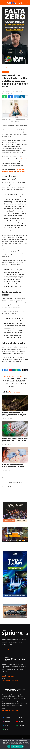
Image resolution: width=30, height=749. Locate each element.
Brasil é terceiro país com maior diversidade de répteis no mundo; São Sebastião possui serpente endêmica (14, 414)
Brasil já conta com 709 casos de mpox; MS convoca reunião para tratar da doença (15, 440)
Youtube (5, 171)
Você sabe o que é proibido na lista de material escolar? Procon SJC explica (21, 381)
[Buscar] (27, 2)
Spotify (24, 171)
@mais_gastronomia (8, 676)
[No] (28, 744)
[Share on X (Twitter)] (16, 96)
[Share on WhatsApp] (4, 96)
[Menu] (3, 2)
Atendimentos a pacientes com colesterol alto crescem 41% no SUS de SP (14, 466)
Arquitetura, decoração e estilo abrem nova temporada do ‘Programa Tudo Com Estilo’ (8, 382)
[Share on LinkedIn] (22, 96)
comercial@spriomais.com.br (10, 680)
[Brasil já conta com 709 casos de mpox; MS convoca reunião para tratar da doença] (15, 429)
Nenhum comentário (18, 91)
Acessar (25, 478)
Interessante (6, 72)
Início (11, 68)
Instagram (20, 169)
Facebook (12, 171)
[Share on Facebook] (10, 96)
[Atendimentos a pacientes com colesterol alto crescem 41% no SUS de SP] (15, 455)
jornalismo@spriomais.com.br (10, 649)
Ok (8, 746)
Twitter (18, 171)
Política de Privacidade (17, 746)
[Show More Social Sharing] (26, 96)
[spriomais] (15, 2)
